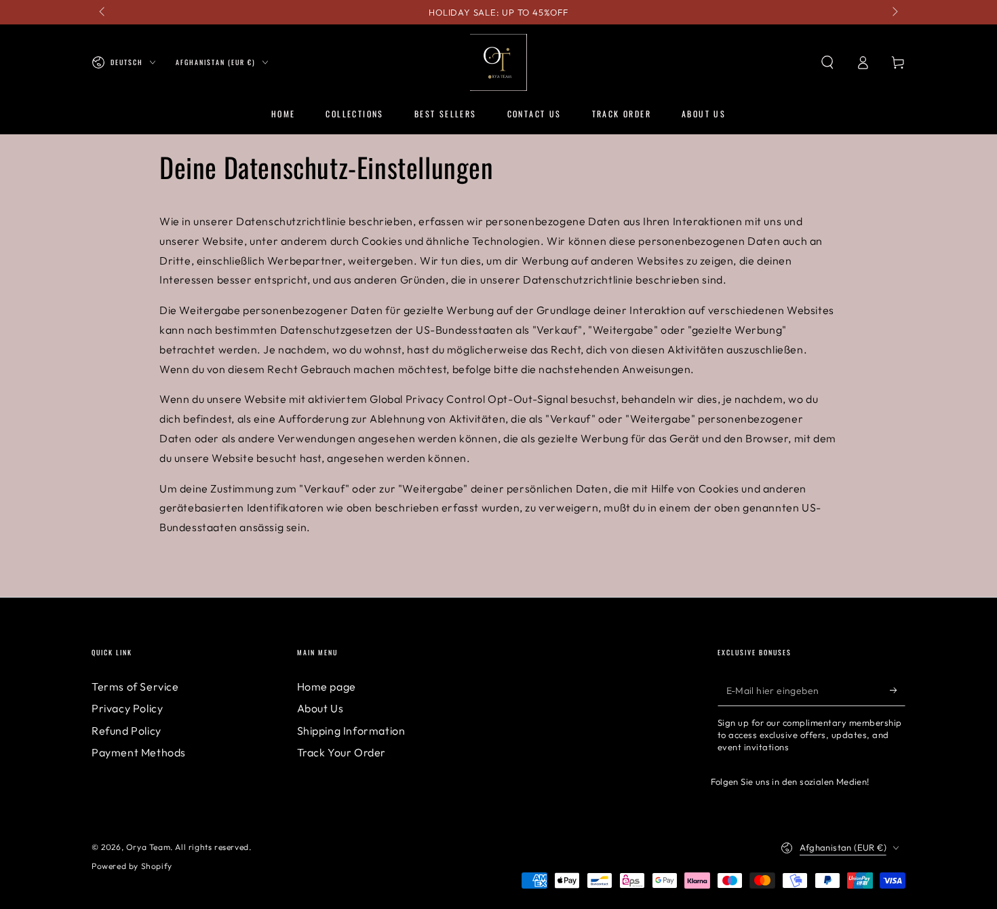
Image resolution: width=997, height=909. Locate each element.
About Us (320, 708)
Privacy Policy (127, 708)
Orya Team (148, 847)
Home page (326, 686)
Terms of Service (135, 686)
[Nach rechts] (893, 12)
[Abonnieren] (897, 690)
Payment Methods (139, 752)
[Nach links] (103, 12)
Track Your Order (342, 752)
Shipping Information (351, 730)
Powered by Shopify (132, 866)
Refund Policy (126, 730)
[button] (827, 62)
